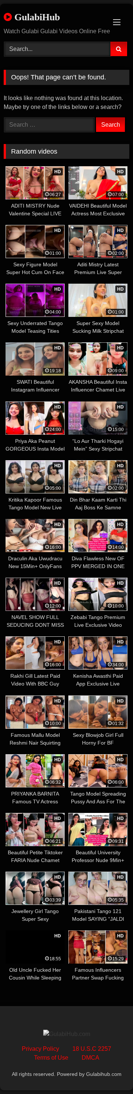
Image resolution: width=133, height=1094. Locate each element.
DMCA (90, 1057)
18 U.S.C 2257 (91, 1049)
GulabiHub (36, 17)
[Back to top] (110, 1072)
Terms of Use (51, 1057)
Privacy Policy (40, 1049)
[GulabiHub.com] (66, 1034)
